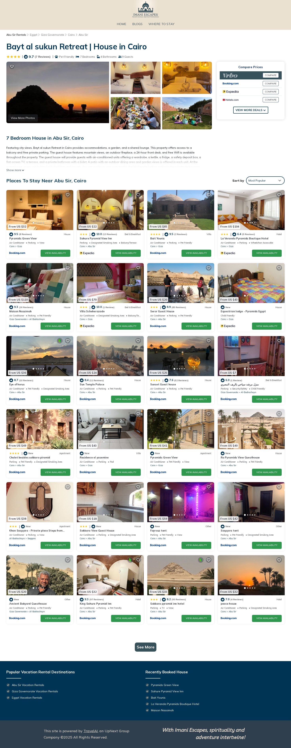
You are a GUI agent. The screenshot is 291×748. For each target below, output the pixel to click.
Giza (19, 246)
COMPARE (271, 75)
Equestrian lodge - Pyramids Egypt (243, 311)
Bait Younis (157, 238)
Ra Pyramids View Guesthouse (240, 457)
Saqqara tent (230, 530)
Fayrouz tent (158, 530)
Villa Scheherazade (92, 311)
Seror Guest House (162, 311)
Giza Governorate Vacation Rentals (35, 691)
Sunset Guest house (163, 384)
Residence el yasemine (94, 457)
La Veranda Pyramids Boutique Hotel (244, 238)
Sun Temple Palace (92, 384)
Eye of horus (17, 384)
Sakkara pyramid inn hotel (167, 603)
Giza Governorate (52, 35)
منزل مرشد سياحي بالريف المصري (240, 384)
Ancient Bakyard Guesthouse (28, 603)
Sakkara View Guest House (97, 530)
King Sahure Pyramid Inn (95, 603)
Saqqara (32, 538)
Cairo (71, 35)
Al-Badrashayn (37, 319)
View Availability (55, 253)
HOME (121, 24)
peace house (229, 603)
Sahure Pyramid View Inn (96, 238)
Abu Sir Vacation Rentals (28, 685)
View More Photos (23, 118)
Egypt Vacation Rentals (27, 697)
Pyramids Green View (23, 238)
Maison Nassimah (20, 311)
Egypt (33, 35)
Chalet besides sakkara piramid (29, 457)
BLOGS (137, 24)
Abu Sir (83, 35)
